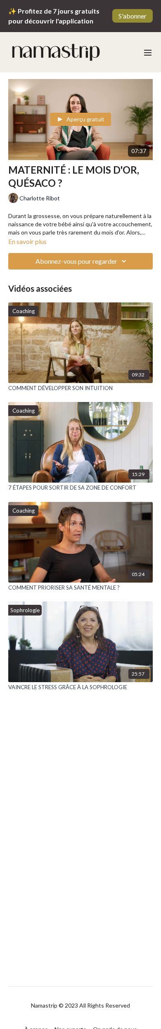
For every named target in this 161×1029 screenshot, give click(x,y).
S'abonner (132, 16)
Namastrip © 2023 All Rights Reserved (80, 1005)
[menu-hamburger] (148, 52)
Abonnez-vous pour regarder (76, 261)
